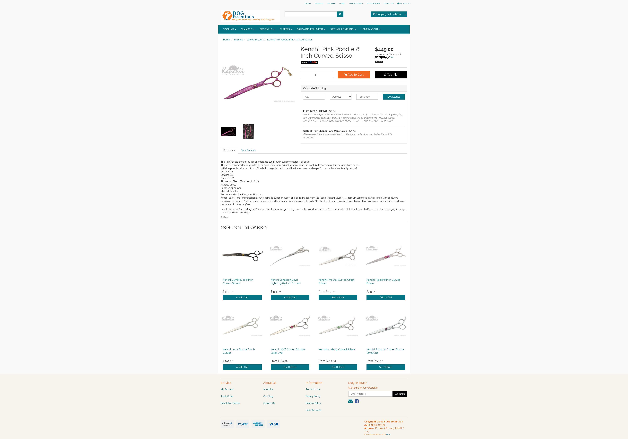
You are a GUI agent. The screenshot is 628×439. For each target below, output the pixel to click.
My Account (227, 389)
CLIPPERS (284, 29)
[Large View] (228, 131)
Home (226, 39)
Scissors (238, 39)
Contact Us (388, 3)
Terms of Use (313, 389)
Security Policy (314, 410)
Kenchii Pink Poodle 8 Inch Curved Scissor (289, 39)
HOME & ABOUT (370, 29)
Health (342, 3)
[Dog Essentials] (250, 15)
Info (391, 57)
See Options (337, 297)
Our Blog (268, 396)
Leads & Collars (356, 3)
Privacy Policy (313, 396)
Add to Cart (355, 74)
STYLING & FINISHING (342, 29)
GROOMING (266, 29)
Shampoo (331, 3)
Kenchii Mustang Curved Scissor (337, 349)
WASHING (229, 29)
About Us (268, 389)
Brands (308, 3)
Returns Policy (313, 403)
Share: (305, 62)
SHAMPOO (247, 29)
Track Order (227, 396)
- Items (388, 14)
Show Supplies (373, 3)
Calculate (395, 96)
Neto (388, 434)
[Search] (340, 14)
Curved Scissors (255, 39)
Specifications (248, 150)
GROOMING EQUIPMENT (310, 29)
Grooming (319, 3)
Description (229, 150)
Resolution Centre (230, 403)
